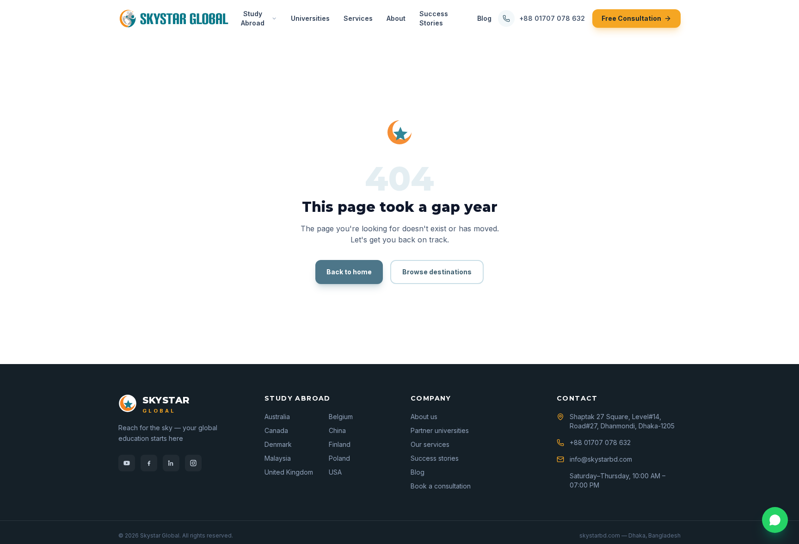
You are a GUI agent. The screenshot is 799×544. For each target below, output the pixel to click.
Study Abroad (252, 18)
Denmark (278, 444)
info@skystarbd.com (601, 459)
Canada (276, 430)
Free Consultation (631, 18)
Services (358, 18)
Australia (277, 416)
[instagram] (193, 463)
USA (335, 472)
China (337, 430)
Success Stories (433, 18)
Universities (310, 18)
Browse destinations (437, 272)
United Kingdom (288, 472)
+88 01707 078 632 (552, 18)
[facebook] (149, 463)
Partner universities (440, 430)
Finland (339, 444)
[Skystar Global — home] (173, 18)
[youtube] (126, 463)
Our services (430, 444)
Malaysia (277, 458)
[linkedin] (171, 463)
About (396, 18)
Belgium (341, 416)
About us (424, 416)
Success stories (435, 458)
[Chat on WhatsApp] (775, 520)
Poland (339, 458)
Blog (484, 18)
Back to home (349, 272)
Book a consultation (441, 486)
